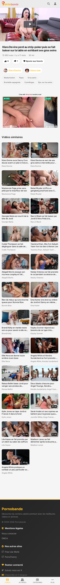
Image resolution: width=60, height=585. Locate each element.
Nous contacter (9, 533)
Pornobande (10, 3)
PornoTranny (11, 557)
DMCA (5, 538)
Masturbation (9, 78)
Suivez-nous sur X (13, 570)
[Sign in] (55, 4)
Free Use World (12, 552)
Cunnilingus (29, 82)
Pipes (21, 78)
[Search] (48, 4)
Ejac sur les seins (45, 82)
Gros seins (32, 78)
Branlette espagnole (12, 82)
